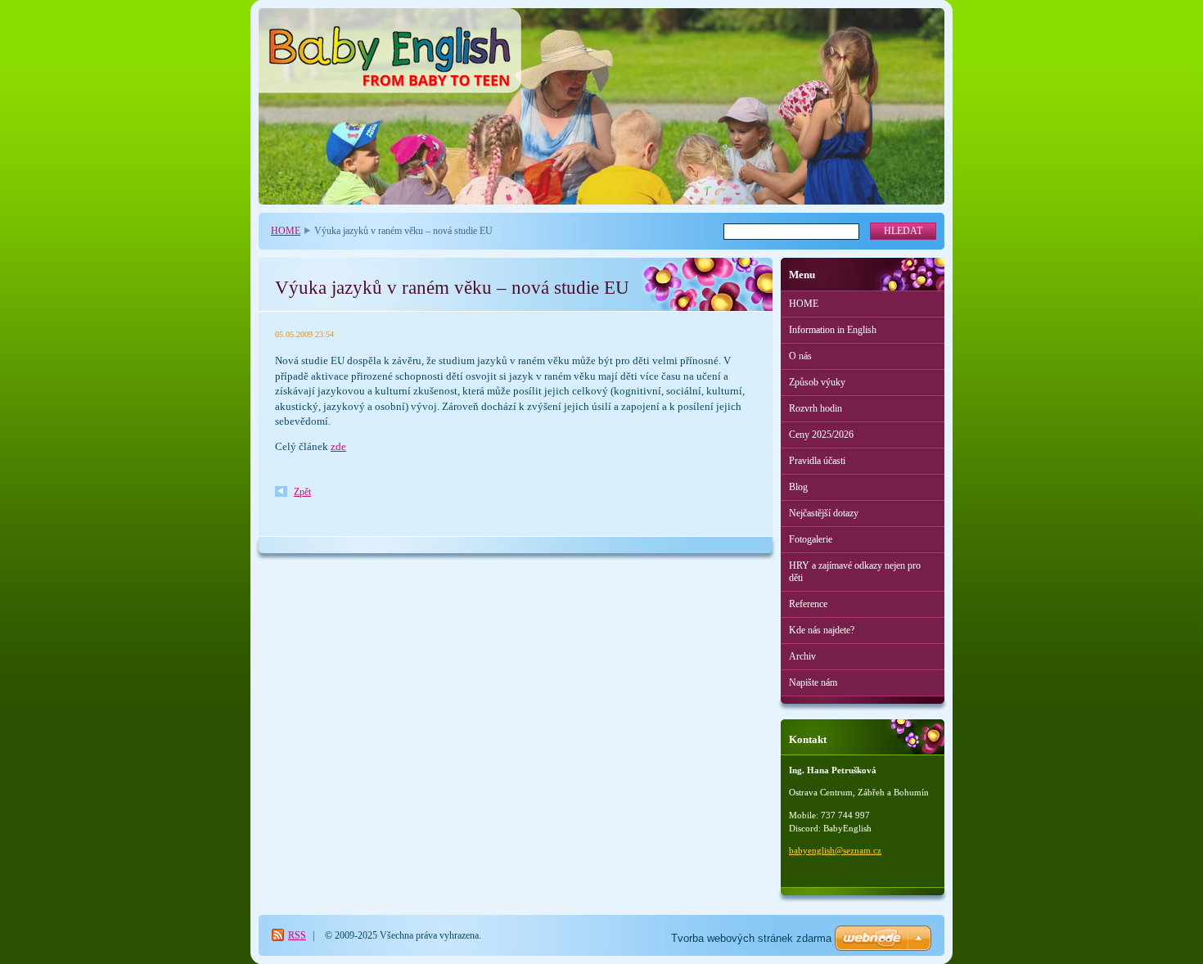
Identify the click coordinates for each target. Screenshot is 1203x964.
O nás (800, 356)
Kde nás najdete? (821, 630)
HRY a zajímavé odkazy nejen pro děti (855, 571)
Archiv (802, 656)
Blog (798, 487)
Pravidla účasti (817, 460)
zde (338, 446)
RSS (297, 935)
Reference (808, 604)
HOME (285, 230)
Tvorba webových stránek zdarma (751, 938)
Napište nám (813, 682)
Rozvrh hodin (815, 408)
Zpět (302, 492)
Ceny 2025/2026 (821, 434)
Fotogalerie (810, 539)
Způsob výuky (817, 382)
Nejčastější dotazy (823, 513)
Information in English (832, 330)
